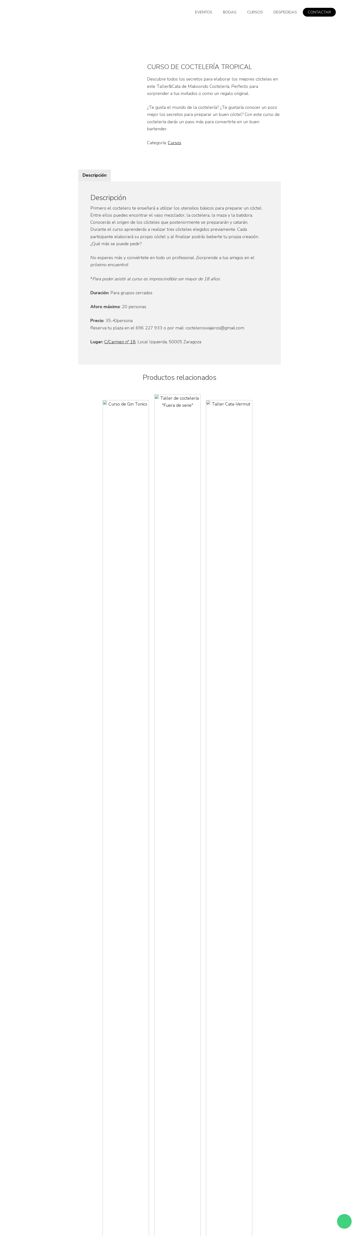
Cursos (174, 143)
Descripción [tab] (94, 175)
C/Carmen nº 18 (120, 342)
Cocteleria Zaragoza (50, 14)
